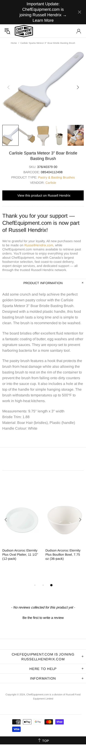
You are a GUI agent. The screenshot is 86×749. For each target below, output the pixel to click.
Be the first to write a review (43, 618)
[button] (43, 617)
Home (14, 43)
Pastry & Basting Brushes (56, 177)
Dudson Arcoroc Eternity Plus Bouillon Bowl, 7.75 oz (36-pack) (62, 554)
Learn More (43, 20)
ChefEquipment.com (24, 31)
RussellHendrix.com (38, 245)
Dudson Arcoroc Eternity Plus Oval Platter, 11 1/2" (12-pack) (20, 554)
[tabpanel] (21, 532)
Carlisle (50, 182)
